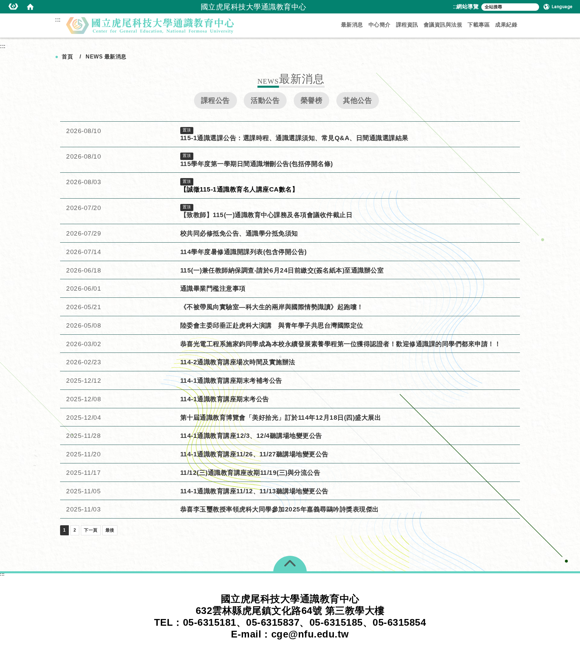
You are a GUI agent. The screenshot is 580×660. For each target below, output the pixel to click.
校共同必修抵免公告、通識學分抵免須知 (239, 233)
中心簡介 (380, 25)
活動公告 (265, 100)
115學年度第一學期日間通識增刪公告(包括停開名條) (256, 163)
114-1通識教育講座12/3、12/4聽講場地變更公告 (251, 435)
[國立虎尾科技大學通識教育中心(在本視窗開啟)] (149, 25)
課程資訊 (407, 25)
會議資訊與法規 (443, 25)
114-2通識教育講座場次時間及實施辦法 (237, 362)
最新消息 (352, 25)
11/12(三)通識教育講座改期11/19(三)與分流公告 (250, 472)
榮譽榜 (312, 100)
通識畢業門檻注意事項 (213, 288)
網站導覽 (467, 6)
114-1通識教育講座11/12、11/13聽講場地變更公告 (254, 491)
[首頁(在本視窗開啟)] (30, 6)
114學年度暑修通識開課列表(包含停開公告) (243, 251)
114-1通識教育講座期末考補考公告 (231, 380)
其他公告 (357, 100)
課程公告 (215, 100)
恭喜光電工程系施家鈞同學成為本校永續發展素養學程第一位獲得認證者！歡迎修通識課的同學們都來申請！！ (340, 343)
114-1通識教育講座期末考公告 (224, 399)
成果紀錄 (506, 25)
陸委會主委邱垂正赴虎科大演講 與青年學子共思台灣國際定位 (272, 325)
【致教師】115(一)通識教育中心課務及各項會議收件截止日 (266, 214)
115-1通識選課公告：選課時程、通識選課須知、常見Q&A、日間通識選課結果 (294, 137)
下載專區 (479, 25)
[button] (558, 6)
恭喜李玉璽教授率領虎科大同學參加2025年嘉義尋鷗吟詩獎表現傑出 (279, 509)
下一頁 (91, 530)
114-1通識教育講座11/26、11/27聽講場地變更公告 (254, 454)
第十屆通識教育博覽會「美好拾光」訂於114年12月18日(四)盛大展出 (280, 417)
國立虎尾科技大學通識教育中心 (253, 6)
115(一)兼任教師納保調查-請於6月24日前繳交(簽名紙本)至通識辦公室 (282, 270)
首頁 (67, 56)
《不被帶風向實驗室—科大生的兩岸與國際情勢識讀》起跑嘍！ (272, 307)
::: (455, 6)
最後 (109, 530)
